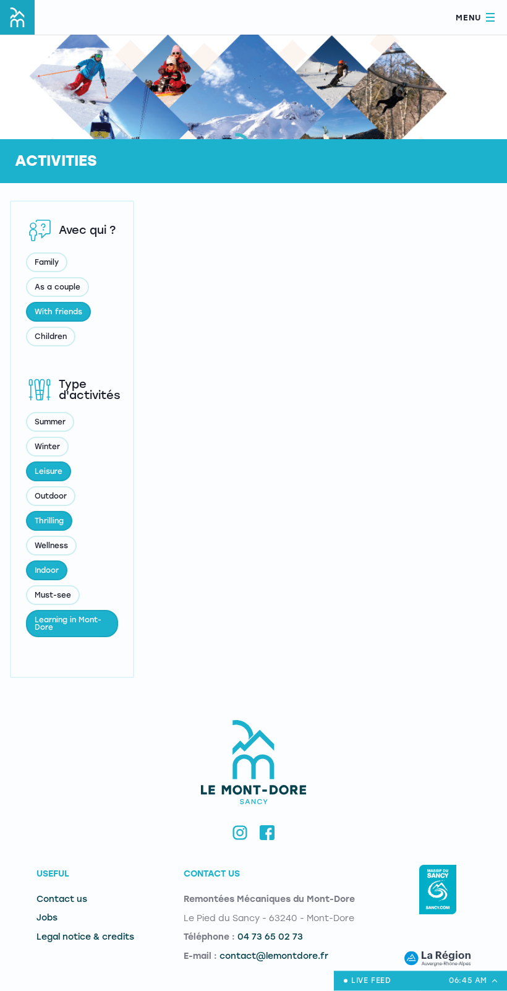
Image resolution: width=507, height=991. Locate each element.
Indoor (47, 570)
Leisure (48, 471)
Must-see (53, 595)
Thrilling (49, 521)
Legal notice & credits (85, 937)
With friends (58, 311)
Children (51, 336)
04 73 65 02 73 (270, 937)
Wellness (51, 545)
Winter (47, 446)
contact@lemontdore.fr (273, 956)
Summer (50, 422)
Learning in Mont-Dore (68, 624)
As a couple (57, 287)
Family (47, 262)
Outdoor (51, 496)
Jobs (47, 917)
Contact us (61, 899)
